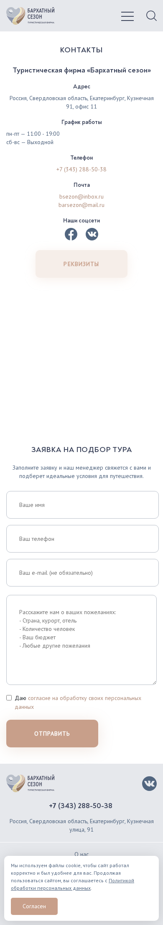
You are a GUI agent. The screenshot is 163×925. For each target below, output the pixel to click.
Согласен (34, 906)
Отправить (52, 733)
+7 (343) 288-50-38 (81, 169)
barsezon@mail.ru (81, 205)
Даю (78, 702)
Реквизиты (81, 264)
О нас (81, 854)
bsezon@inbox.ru (81, 196)
